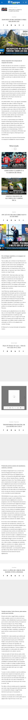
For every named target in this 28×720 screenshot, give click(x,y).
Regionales (16, 422)
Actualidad (11, 7)
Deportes (15, 7)
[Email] (19, 25)
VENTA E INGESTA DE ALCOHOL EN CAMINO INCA (14, 198)
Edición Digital (14, 343)
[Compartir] (3, 25)
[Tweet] (7, 25)
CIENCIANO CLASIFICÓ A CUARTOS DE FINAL (15, 10)
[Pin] (11, 25)
